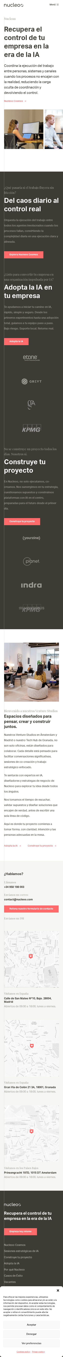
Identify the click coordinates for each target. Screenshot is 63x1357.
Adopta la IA (16, 341)
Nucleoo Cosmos (13, 101)
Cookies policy (23, 1352)
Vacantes (10, 1282)
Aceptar (31, 1325)
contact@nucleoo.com (18, 899)
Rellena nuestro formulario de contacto (31, 909)
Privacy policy (38, 1352)
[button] (58, 1290)
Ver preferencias (31, 1343)
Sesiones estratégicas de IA (21, 1251)
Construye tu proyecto (22, 521)
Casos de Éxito (13, 1275)
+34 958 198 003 (14, 887)
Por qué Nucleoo (14, 1269)
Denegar (31, 1334)
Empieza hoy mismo (20, 1231)
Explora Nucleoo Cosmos (23, 254)
